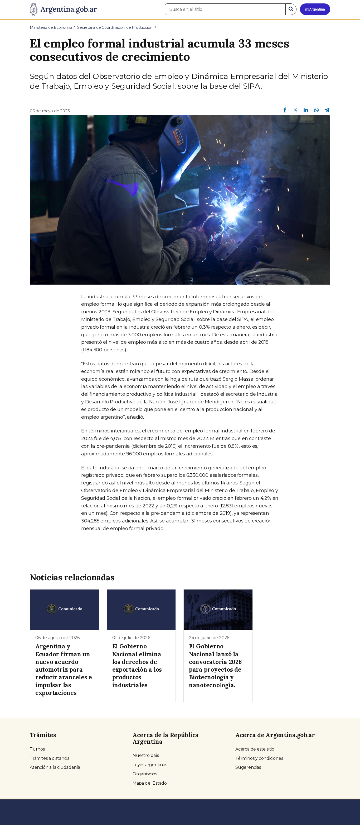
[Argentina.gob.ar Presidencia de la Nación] (63, 9)
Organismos (145, 773)
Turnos (37, 749)
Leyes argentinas (150, 764)
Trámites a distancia (50, 758)
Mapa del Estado (150, 783)
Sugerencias (248, 767)
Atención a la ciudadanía (55, 767)
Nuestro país (146, 755)
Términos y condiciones (259, 758)
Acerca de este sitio (254, 749)
